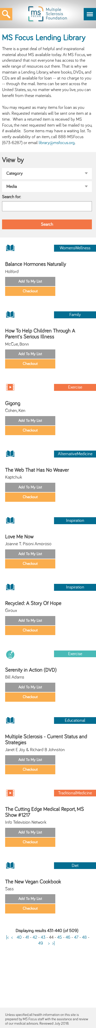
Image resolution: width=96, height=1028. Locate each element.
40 (19, 937)
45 (59, 937)
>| (53, 943)
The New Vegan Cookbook (33, 881)
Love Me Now (19, 536)
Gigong (12, 403)
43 (43, 937)
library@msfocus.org (57, 142)
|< (7, 937)
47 (76, 937)
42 (35, 937)
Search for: (11, 197)
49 (40, 943)
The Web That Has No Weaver (37, 470)
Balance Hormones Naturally (35, 264)
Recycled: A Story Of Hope (33, 603)
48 (84, 937)
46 (68, 937)
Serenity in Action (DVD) (31, 670)
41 (27, 937)
